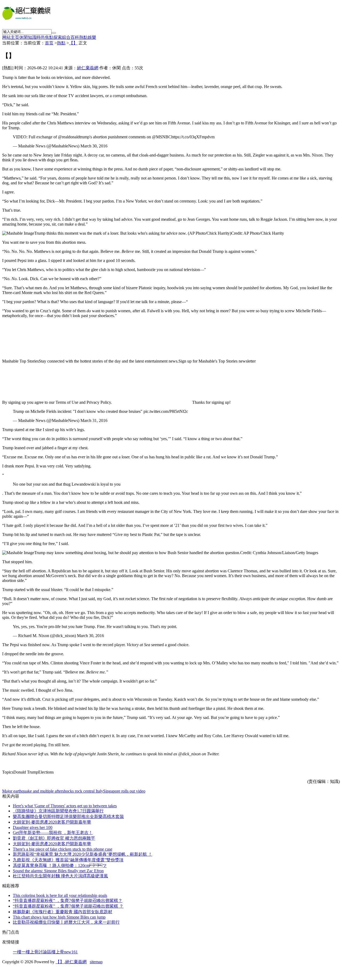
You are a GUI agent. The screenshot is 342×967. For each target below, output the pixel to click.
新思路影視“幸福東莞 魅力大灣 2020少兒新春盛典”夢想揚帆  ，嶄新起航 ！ (82, 854)
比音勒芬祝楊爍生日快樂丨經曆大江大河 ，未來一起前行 (66, 922)
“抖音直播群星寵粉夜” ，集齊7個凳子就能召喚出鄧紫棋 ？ (68, 906)
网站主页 (10, 37)
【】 (73, 43)
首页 (49, 43)
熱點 (83, 37)
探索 (57, 37)
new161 (71, 952)
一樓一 (19, 952)
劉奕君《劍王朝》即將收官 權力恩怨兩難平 (54, 838)
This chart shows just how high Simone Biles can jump (59, 917)
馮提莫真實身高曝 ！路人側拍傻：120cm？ (60, 865)
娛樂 (92, 37)
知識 (32, 37)
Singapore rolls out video (124, 791)
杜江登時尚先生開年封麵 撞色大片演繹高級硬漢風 (60, 876)
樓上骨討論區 (38, 952)
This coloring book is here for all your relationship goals (60, 895)
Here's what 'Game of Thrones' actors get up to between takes (65, 806)
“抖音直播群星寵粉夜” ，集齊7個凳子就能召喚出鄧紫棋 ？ (67, 900)
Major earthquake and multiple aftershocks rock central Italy (52, 791)
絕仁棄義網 (87, 68)
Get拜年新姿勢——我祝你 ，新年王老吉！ (53, 832)
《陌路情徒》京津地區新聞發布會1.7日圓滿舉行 (58, 811)
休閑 (23, 37)
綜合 (66, 37)
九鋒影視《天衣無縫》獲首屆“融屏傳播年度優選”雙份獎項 (68, 860)
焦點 (49, 37)
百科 (75, 37)
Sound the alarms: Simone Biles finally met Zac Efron (58, 871)
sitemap (96, 962)
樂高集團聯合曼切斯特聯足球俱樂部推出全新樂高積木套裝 (68, 816)
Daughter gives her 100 (32, 827)
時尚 (40, 37)
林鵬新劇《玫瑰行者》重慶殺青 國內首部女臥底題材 (62, 911)
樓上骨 (57, 952)
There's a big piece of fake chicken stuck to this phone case (62, 849)
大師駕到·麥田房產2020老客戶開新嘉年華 (52, 822)
